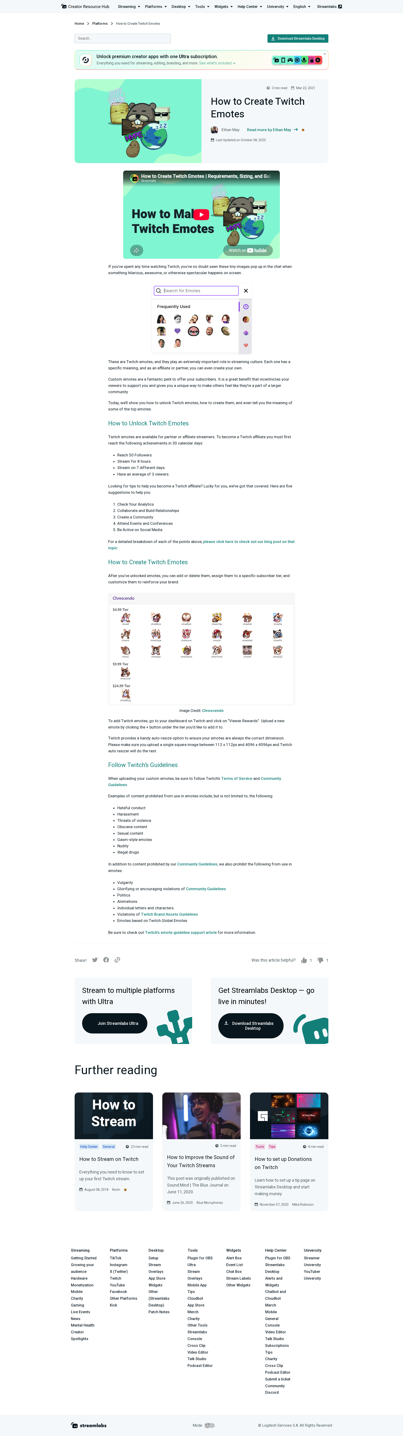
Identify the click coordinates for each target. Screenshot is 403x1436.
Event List (234, 1265)
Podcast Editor (200, 1365)
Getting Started (84, 1258)
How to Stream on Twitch (108, 1159)
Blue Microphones (210, 1203)
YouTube (117, 1285)
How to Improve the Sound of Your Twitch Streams (201, 1161)
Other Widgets (238, 1285)
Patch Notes (159, 1312)
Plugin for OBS (200, 1258)
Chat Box (234, 1271)
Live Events (80, 1312)
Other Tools (198, 1325)
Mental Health (82, 1325)
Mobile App (197, 1285)
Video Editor (198, 1352)
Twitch (115, 1278)
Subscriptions (277, 1345)
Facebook (118, 1291)
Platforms (100, 23)
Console (272, 1325)
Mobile (77, 1291)
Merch (193, 1312)
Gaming (77, 1305)
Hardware (79, 1278)
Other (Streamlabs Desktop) (159, 1298)
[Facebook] (106, 961)
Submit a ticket (277, 1379)
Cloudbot (195, 1298)
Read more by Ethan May (269, 129)
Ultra (192, 1265)
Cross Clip (196, 1345)
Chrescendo (213, 710)
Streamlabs (327, 6)
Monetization (82, 1285)
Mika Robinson (303, 1204)
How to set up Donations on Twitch (283, 1163)
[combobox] (123, 38)
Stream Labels (238, 1278)
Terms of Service (236, 778)
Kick (113, 1305)
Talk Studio (197, 1359)
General (271, 1319)
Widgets (156, 1285)
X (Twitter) (119, 1271)
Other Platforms (123, 1298)
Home (79, 23)
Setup (153, 1258)
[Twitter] (95, 961)
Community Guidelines (197, 864)
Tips (191, 1291)
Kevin (116, 1189)
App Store (157, 1278)
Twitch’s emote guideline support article (181, 932)
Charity (77, 1298)
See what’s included (216, 63)
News (75, 1319)
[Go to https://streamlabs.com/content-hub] (85, 7)
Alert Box (234, 1258)
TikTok (115, 1258)
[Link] (117, 960)
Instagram (118, 1265)
